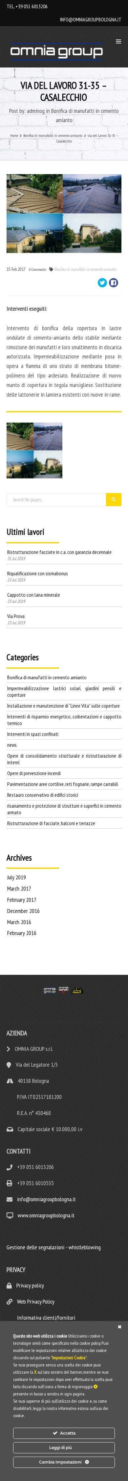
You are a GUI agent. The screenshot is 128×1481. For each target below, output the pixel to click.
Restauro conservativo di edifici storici (42, 795)
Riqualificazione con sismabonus (37, 573)
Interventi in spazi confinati (32, 734)
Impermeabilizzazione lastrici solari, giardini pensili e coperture (64, 691)
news (12, 744)
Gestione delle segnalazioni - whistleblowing (54, 1247)
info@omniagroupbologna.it (90, 19)
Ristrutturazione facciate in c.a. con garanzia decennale (59, 552)
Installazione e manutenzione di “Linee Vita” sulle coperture (63, 705)
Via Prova (16, 616)
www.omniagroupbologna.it (46, 1215)
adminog (36, 111)
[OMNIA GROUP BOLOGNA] (58, 52)
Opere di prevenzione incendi (34, 773)
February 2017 (21, 899)
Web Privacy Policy (35, 1301)
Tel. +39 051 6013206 (27, 6)
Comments (37, 269)
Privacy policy (29, 1285)
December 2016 (23, 911)
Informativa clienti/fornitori (45, 1317)
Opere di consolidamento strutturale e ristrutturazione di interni (64, 759)
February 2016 (21, 933)
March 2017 (19, 888)
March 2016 (19, 922)
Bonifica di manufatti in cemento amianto (85, 269)
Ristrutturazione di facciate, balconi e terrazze (51, 823)
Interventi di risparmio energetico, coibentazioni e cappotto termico (64, 719)
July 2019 (16, 877)
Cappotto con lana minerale (33, 594)
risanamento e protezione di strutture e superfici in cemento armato (64, 809)
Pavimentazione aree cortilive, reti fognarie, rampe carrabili (62, 784)
